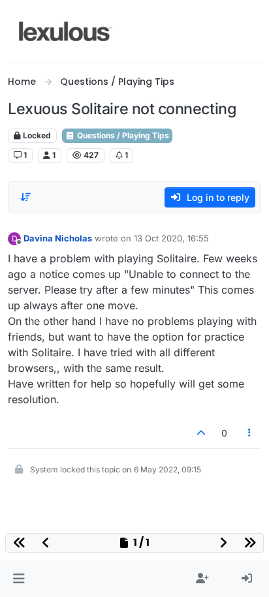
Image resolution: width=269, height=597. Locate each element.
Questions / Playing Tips (122, 135)
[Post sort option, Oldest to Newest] (25, 197)
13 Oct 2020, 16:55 (171, 238)
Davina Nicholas (58, 238)
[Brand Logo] (65, 31)
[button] (18, 579)
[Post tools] (250, 433)
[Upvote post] (201, 433)
